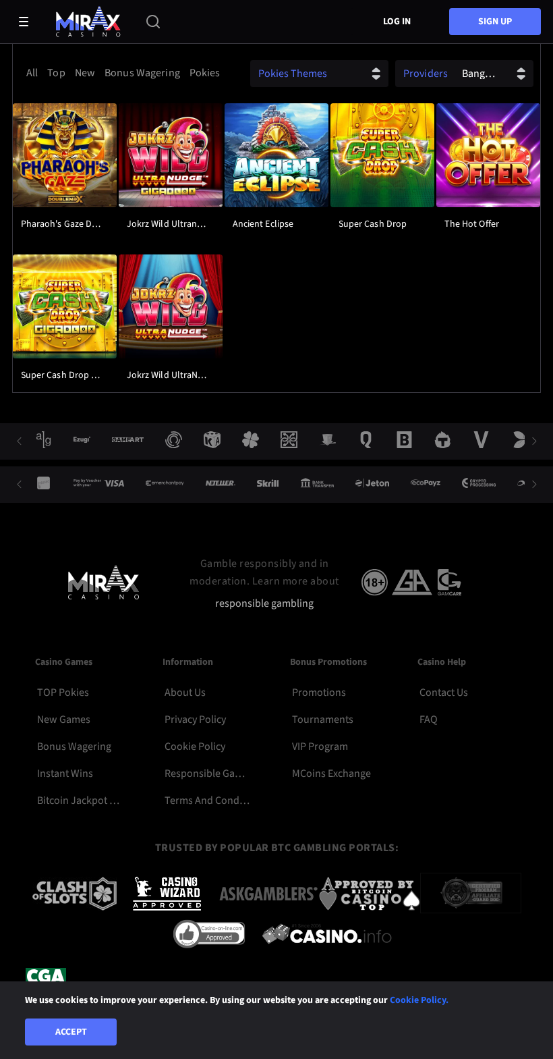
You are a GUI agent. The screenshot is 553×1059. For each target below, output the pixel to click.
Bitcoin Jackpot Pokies (81, 800)
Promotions (319, 692)
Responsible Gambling (208, 773)
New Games (63, 719)
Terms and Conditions (208, 800)
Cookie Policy (195, 746)
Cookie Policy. (419, 1000)
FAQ (428, 719)
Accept (71, 1032)
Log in (397, 21)
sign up (495, 21)
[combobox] (121, 73)
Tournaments (322, 719)
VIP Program (320, 746)
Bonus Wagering (74, 746)
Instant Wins (65, 773)
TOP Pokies (63, 692)
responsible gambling (264, 603)
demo (65, 189)
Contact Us (443, 692)
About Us (185, 692)
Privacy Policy (195, 719)
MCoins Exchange (331, 773)
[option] (32, 73)
